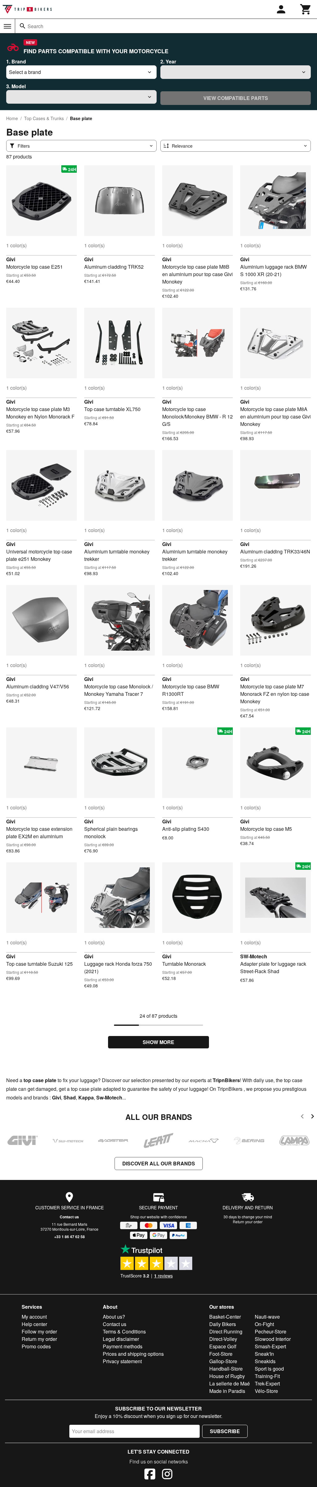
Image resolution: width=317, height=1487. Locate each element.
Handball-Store (226, 1368)
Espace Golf (222, 1346)
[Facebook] (150, 1475)
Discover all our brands (158, 1163)
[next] (312, 1117)
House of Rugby (227, 1376)
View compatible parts (235, 98)
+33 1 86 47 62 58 (69, 1236)
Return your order (248, 1221)
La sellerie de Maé (229, 1383)
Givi (10, 259)
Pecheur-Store (270, 1331)
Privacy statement (122, 1361)
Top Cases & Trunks (44, 118)
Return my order (39, 1338)
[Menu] (7, 26)
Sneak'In (264, 1353)
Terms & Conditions (124, 1331)
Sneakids (265, 1361)
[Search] (22, 26)
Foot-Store (220, 1353)
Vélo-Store (266, 1390)
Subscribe (225, 1431)
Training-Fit (267, 1376)
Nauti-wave (267, 1316)
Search (35, 26)
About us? (114, 1316)
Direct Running (225, 1331)
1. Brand (16, 61)
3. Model (16, 86)
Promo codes (36, 1346)
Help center (34, 1324)
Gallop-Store (223, 1361)
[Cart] (306, 9)
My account (34, 1316)
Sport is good (269, 1368)
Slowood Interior (273, 1338)
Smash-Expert (270, 1346)
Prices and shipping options (133, 1353)
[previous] (302, 1117)
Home (12, 118)
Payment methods (122, 1346)
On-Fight (264, 1324)
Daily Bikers (222, 1324)
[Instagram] (167, 1475)
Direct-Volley (223, 1338)
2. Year (168, 61)
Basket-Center (225, 1316)
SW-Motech (253, 956)
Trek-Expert (267, 1383)
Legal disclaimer (121, 1338)
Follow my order (39, 1331)
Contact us (69, 1216)
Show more (158, 1042)
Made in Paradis (227, 1390)
